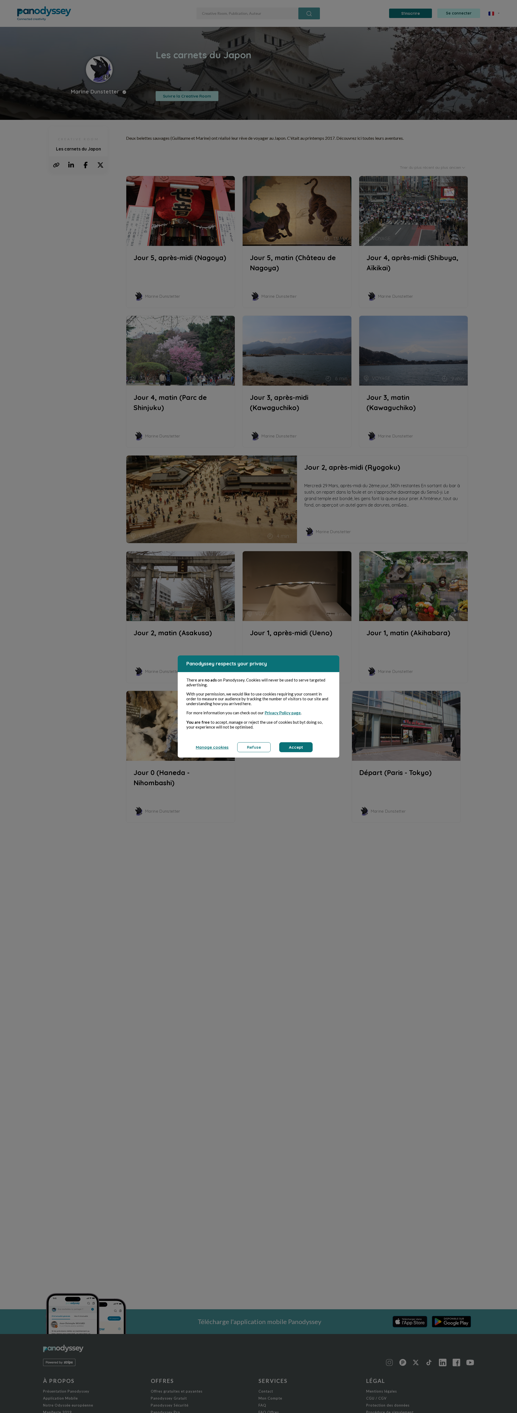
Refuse (254, 747)
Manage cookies (212, 747)
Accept (296, 747)
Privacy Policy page (283, 712)
